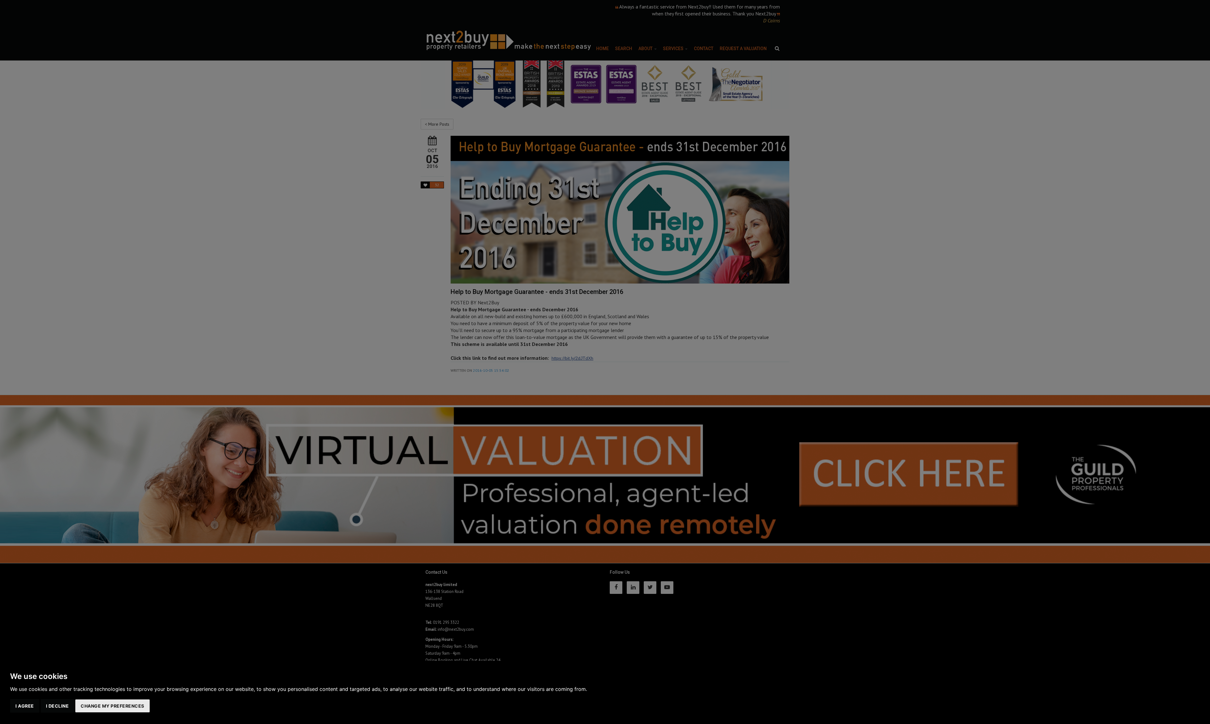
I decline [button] (57, 706)
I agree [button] (24, 706)
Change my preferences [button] (112, 706)
